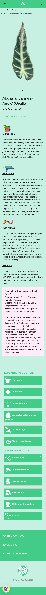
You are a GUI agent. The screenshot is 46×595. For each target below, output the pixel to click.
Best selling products (14, 10)
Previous (3, 55)
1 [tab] (22, 90)
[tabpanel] (23, 54)
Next (42, 55)
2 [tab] (24, 90)
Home (3, 10)
